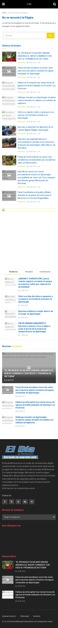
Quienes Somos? (9, 616)
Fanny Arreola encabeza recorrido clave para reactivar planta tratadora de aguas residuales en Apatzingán (35, 71)
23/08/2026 (32, 187)
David (23, 62)
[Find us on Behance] (25, 501)
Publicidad (24, 616)
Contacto (36, 616)
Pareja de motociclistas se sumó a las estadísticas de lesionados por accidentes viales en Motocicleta (36, 160)
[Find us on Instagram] (18, 501)
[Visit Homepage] (29, 4)
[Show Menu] (3, 4)
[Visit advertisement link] (29, 235)
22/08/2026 (32, 202)
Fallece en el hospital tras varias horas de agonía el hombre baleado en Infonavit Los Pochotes (37, 85)
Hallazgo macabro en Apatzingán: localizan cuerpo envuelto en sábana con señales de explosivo (37, 100)
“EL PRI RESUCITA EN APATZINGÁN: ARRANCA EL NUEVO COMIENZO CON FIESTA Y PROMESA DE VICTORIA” (35, 56)
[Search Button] (54, 4)
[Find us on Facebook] (4, 501)
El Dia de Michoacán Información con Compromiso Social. (30, 622)
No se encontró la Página (18, 13)
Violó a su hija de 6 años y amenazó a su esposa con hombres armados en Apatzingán (36, 115)
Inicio (4, 13)
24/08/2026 (32, 62)
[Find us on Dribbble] (31, 501)
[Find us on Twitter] (11, 501)
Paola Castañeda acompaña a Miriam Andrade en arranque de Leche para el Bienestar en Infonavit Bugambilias (34, 195)
